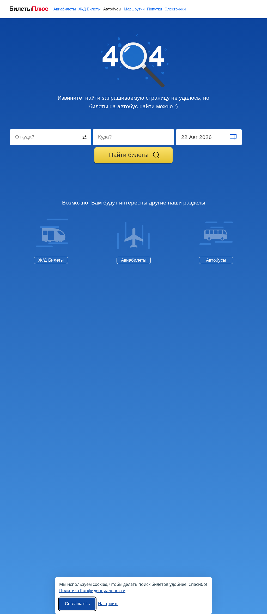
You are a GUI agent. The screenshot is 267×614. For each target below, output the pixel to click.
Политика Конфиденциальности (92, 590)
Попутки (154, 9)
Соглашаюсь (77, 603)
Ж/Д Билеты (89, 9)
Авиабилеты (64, 9)
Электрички (175, 9)
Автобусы (112, 9)
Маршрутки (134, 9)
